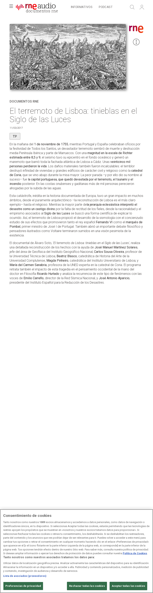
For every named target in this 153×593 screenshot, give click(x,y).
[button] (11, 7)
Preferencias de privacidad (23, 585)
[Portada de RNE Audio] (36, 7)
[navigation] (92, 7)
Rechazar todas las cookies (87, 585)
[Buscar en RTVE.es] (132, 7)
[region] (76, 551)
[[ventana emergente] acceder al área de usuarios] (142, 7)
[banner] (36, 7)
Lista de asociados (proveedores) (24, 575)
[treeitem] (81, 7)
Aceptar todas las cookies (128, 585)
